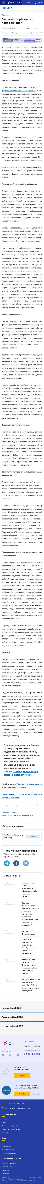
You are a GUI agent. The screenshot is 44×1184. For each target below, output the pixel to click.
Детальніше (37, 1094)
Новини (14, 812)
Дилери (4, 1122)
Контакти (5, 1173)
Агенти (4, 1119)
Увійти (33, 836)
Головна (5, 812)
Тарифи (22, 1075)
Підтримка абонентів (9, 1163)
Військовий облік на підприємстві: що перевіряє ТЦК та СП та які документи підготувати (31, 985)
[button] (3, 2)
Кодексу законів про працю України (18, 91)
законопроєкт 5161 (19, 63)
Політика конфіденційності (11, 1126)
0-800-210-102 (32, 1054)
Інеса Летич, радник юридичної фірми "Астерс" (25, 33)
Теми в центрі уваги (9, 1153)
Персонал (6, 15)
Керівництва (6, 1146)
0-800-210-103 (32, 1046)
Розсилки (5, 1170)
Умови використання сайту (11, 1129)
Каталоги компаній (8, 1150)
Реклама (5, 1133)
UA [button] (28, 3)
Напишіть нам (7, 1167)
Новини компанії (8, 1143)
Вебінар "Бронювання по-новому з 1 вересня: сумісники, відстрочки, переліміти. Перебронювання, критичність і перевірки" (31, 914)
